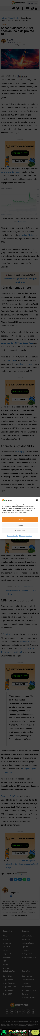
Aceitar (20, 520)
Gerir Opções (20, 531)
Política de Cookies (12, 536)
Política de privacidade (25, 536)
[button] (37, 500)
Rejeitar (20, 525)
